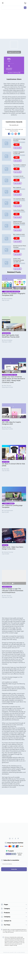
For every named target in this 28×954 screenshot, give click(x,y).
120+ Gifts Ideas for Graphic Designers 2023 (11, 423)
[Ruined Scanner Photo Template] (6, 250)
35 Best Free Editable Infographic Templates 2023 (13, 294)
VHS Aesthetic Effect (19, 199)
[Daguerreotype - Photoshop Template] (6, 225)
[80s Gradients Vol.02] (6, 238)
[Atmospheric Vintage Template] (6, 143)
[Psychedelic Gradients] (6, 169)
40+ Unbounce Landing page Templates (12, 506)
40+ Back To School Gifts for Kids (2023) (13, 465)
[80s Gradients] (6, 191)
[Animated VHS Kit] (6, 180)
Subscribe (14, 869)
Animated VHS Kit (18, 176)
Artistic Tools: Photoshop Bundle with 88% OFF (18, 260)
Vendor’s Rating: (14, 72)
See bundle (17, 148)
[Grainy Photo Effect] (6, 214)
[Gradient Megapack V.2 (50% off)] (6, 156)
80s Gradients (17, 187)
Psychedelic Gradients (19, 165)
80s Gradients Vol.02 (19, 234)
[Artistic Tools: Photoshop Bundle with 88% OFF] (6, 262)
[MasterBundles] (14, 3)
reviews (19, 854)
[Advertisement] (14, 25)
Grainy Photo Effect (18, 210)
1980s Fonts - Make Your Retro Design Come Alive (12, 548)
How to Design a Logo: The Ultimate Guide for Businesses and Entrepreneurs (12, 590)
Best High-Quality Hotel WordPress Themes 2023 (10, 336)
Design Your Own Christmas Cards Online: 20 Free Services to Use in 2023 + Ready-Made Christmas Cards (13, 379)
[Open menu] (3, 3)
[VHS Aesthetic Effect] (6, 203)
